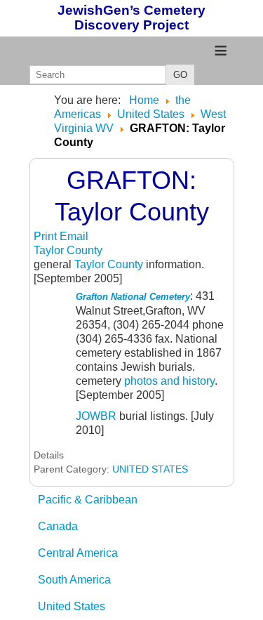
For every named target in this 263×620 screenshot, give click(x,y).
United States (71, 606)
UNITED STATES (150, 469)
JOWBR (96, 416)
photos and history (169, 381)
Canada (58, 526)
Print (47, 236)
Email (74, 236)
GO (180, 75)
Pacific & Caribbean (87, 500)
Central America (78, 553)
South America (74, 580)
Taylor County (68, 250)
